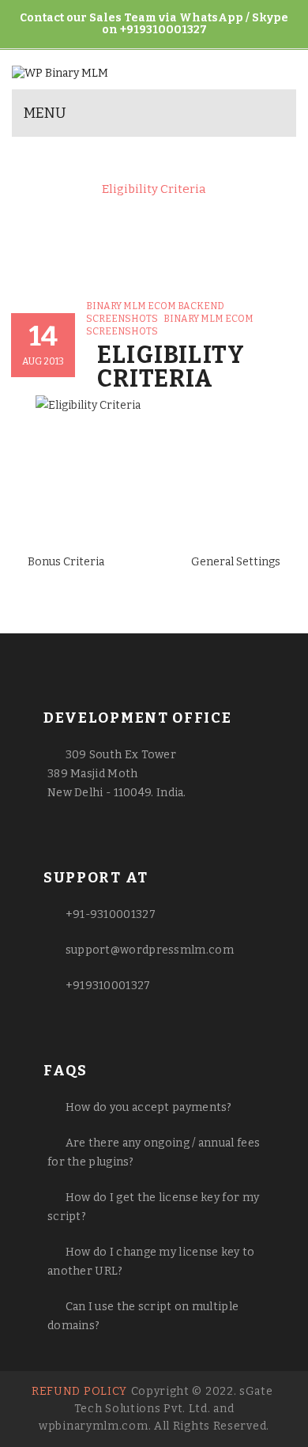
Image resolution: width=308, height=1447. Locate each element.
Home (47, 160)
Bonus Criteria (66, 562)
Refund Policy (79, 1391)
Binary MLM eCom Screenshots (175, 160)
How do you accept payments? (149, 1107)
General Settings (235, 562)
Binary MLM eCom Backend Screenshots (146, 175)
